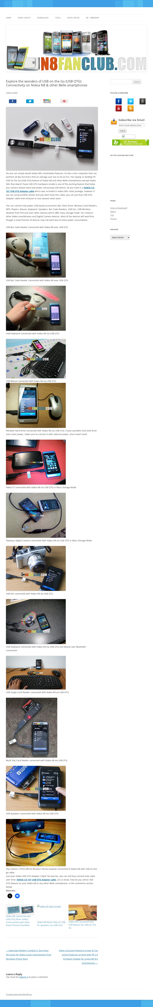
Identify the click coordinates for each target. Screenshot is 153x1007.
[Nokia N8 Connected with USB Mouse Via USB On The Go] (83, 912)
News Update (24, 17)
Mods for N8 (73, 17)
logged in (23, 977)
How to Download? (118, 208)
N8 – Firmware (92, 17)
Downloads (43, 17)
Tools (58, 17)
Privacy (113, 218)
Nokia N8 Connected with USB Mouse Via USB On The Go (82, 924)
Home (8, 17)
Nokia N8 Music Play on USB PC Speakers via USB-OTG (51, 924)
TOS (112, 215)
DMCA (113, 211)
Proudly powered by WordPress (19, 994)
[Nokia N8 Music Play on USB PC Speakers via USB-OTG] (51, 913)
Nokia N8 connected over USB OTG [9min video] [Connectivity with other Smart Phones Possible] (18, 921)
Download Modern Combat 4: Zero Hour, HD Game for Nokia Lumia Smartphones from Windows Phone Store (28, 954)
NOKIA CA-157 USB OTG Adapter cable (36, 879)
